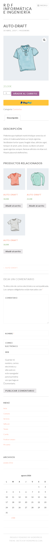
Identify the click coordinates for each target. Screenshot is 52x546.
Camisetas (17, 109)
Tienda (5, 429)
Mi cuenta (6, 445)
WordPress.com (34, 541)
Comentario (11, 298)
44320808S (24, 31)
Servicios (6, 419)
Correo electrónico (11, 346)
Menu (44, 5)
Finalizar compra (9, 439)
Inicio (5, 408)
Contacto (6, 414)
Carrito (5, 434)
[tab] (12, 118)
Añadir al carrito (25, 93)
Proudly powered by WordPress (26, 537)
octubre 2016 (8, 463)
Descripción (12, 118)
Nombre (9, 334)
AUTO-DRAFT (10, 268)
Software (6, 424)
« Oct (13, 518)
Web (7, 352)
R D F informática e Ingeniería (17, 8)
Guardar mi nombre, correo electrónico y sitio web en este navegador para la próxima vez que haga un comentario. (12, 372)
